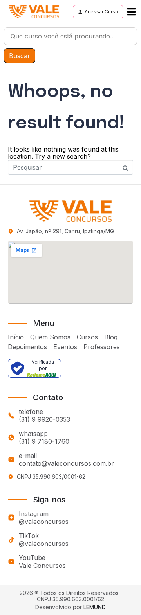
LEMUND (94, 607)
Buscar (19, 56)
